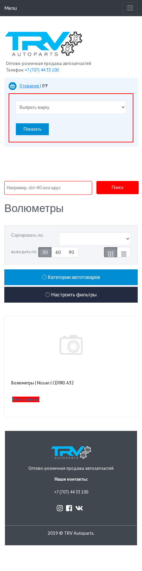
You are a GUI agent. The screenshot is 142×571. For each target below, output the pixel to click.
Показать (32, 129)
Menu (10, 7)
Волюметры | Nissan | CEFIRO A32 (42, 383)
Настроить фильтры (73, 294)
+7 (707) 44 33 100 (42, 70)
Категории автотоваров (73, 277)
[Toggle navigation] (130, 8)
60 (58, 252)
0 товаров (29, 86)
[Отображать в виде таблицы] (123, 252)
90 (71, 252)
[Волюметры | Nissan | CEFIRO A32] (71, 344)
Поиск (118, 187)
